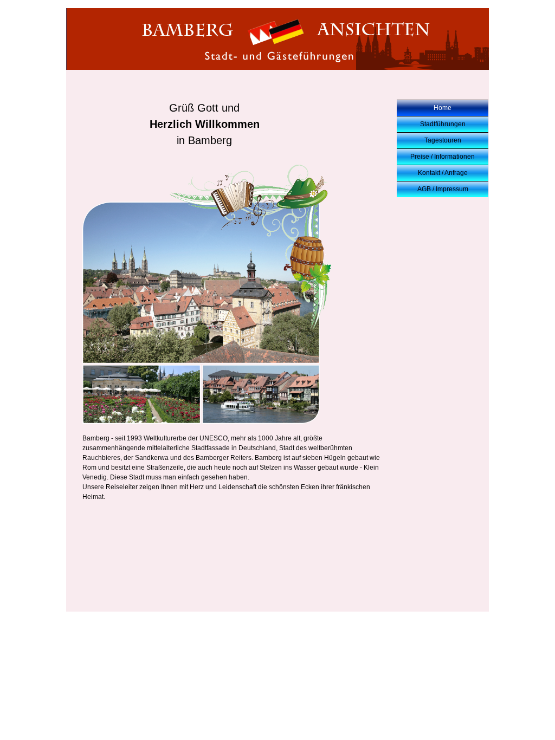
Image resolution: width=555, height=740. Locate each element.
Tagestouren (442, 140)
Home (442, 108)
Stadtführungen (443, 124)
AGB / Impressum (442, 189)
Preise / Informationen (442, 156)
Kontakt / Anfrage (443, 173)
